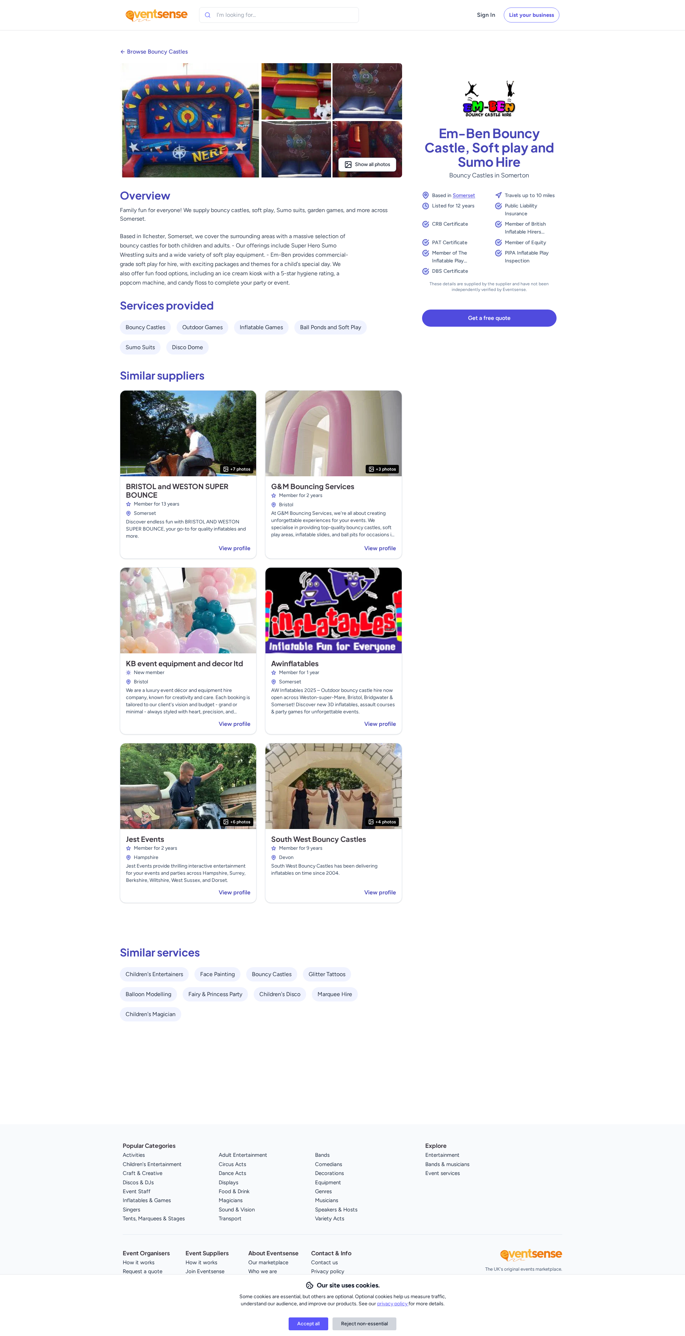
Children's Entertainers (154, 974)
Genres (323, 1191)
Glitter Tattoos (327, 974)
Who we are (262, 1271)
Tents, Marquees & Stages (154, 1218)
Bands (322, 1155)
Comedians (328, 1164)
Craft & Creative (142, 1173)
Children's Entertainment (152, 1164)
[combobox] (249, 15)
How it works (138, 1262)
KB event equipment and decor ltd (184, 663)
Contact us (324, 1262)
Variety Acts (329, 1218)
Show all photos (372, 164)
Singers (131, 1209)
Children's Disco (279, 994)
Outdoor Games (202, 327)
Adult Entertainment (243, 1155)
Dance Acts (232, 1173)
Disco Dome (187, 347)
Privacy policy (327, 1271)
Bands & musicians (447, 1164)
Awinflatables (295, 663)
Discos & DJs (138, 1182)
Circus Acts (232, 1164)
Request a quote (142, 1271)
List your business (531, 15)
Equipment (328, 1182)
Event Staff (137, 1191)
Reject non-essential (364, 1324)
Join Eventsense (205, 1271)
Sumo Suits (140, 347)
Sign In (486, 14)
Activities (134, 1155)
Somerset (464, 195)
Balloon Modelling (148, 994)
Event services (442, 1173)
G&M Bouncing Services (312, 486)
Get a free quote (489, 318)
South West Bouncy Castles (318, 838)
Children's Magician (151, 1014)
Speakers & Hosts (336, 1209)
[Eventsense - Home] (157, 15)
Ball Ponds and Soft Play (330, 327)
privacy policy (393, 1304)
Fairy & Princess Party (215, 994)
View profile (234, 548)
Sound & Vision (237, 1209)
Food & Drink (234, 1191)
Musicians (326, 1200)
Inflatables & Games (147, 1200)
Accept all (308, 1324)
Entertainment (442, 1155)
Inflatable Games (261, 327)
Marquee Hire (335, 994)
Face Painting (217, 974)
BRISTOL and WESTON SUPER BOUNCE (177, 490)
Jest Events (145, 838)
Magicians (231, 1200)
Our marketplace (268, 1262)
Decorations (329, 1173)
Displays (228, 1182)
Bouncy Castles (145, 327)
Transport (230, 1218)
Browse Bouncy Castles (157, 51)
